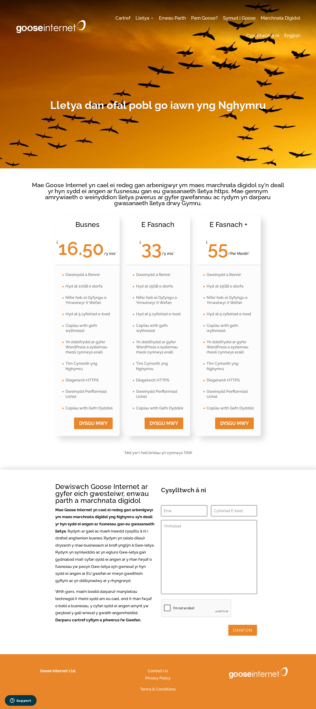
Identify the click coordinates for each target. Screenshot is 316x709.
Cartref (122, 18)
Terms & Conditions (158, 689)
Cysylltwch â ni (262, 35)
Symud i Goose (239, 18)
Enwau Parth (172, 18)
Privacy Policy (157, 678)
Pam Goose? (204, 18)
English (292, 35)
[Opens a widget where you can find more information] (21, 701)
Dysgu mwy (93, 423)
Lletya (142, 18)
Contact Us (158, 671)
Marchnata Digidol (280, 18)
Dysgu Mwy (164, 423)
